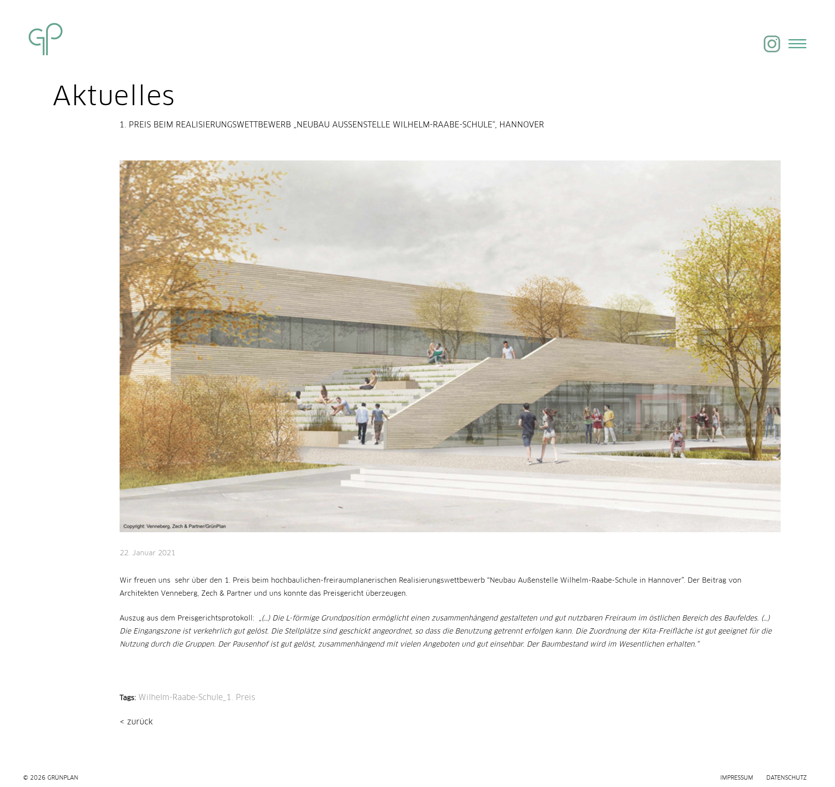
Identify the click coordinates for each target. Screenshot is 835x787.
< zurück (136, 722)
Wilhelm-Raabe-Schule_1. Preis (196, 698)
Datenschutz (786, 778)
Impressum (736, 778)
